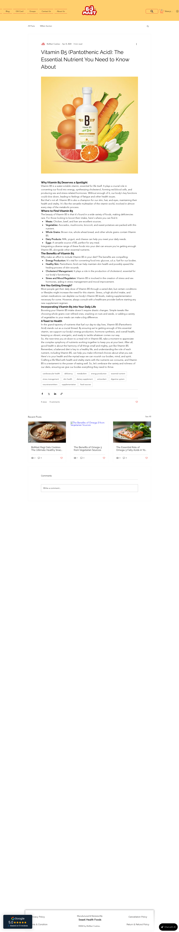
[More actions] (136, 44)
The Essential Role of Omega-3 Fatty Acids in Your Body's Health (132, 448)
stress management (51, 379)
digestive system (117, 379)
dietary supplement (85, 379)
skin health (67, 379)
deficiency (68, 373)
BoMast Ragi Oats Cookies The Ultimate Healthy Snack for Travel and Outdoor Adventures (47, 448)
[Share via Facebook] (42, 394)
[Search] (152, 11)
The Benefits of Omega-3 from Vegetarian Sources (88, 448)
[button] (161, 11)
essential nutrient (118, 373)
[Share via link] (61, 394)
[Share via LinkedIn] (55, 394)
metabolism (82, 373)
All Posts (31, 26)
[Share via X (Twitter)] (48, 394)
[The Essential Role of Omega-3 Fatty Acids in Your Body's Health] (132, 432)
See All (148, 416)
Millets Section (46, 26)
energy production (99, 373)
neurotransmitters (50, 384)
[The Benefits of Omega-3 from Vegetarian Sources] (90, 432)
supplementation (69, 384)
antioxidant (101, 379)
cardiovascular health (51, 373)
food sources (85, 384)
